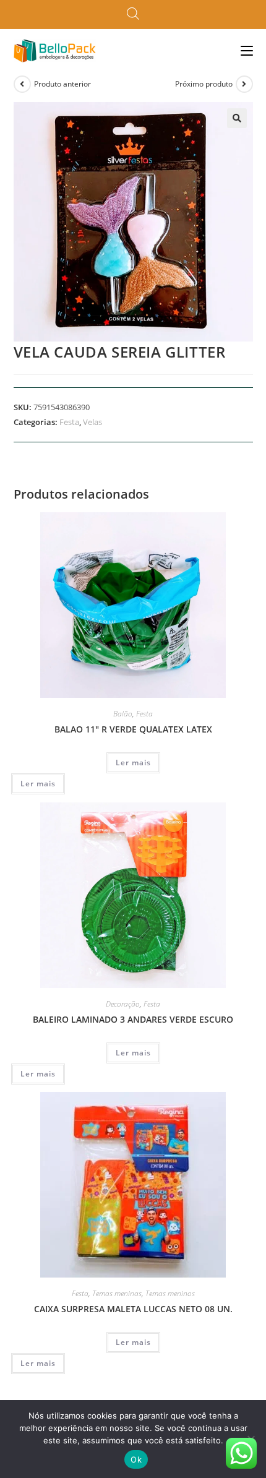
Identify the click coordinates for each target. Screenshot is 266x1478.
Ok (136, 1459)
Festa (69, 422)
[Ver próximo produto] (244, 84)
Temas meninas (117, 1293)
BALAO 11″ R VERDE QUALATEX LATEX (133, 729)
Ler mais (133, 762)
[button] (237, 118)
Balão (122, 713)
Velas (92, 422)
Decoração (123, 1004)
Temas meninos (170, 1293)
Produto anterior (62, 84)
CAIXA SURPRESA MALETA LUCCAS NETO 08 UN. (133, 1309)
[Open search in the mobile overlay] (133, 14)
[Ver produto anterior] (22, 84)
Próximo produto (204, 84)
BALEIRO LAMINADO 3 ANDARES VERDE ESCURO (133, 1019)
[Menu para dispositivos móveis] (247, 50)
